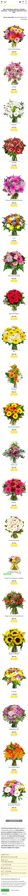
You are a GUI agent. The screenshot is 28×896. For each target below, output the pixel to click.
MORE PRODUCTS (14, 820)
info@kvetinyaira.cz (7, 868)
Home (2, 5)
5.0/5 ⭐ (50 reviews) (6, 871)
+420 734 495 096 (6, 865)
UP (3, 817)
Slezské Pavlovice (11, 5)
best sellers (11, 17)
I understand (5, 890)
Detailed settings (15, 890)
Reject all (4, 894)
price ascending (19, 17)
